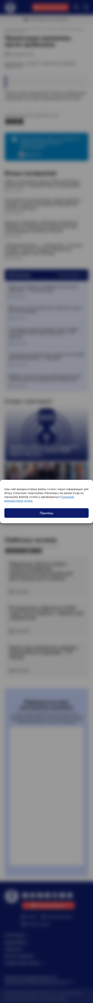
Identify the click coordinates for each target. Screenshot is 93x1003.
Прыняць (46, 513)
